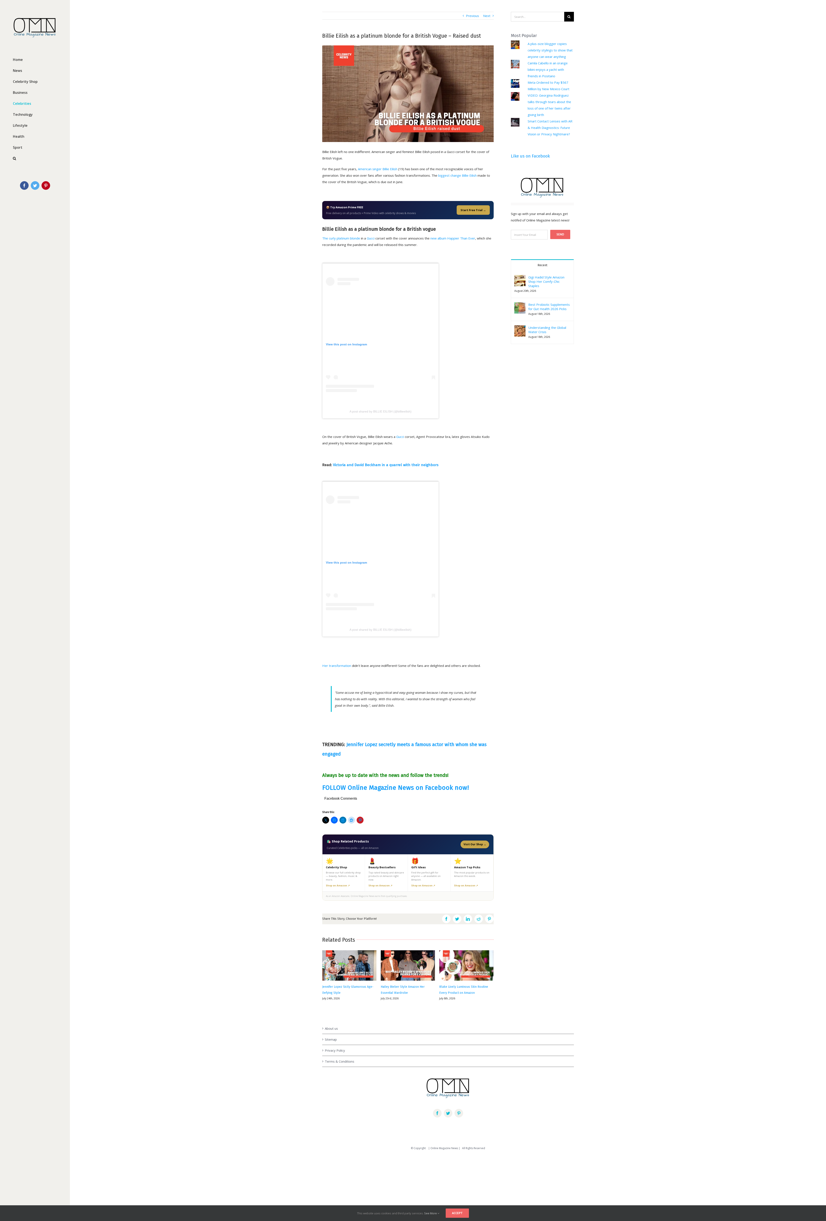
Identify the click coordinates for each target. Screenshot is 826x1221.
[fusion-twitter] (448, 1102)
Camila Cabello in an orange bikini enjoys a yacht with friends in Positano (548, 69)
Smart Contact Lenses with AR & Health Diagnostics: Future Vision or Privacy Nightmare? (550, 127)
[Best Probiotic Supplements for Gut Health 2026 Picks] (519, 305)
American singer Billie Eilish (377, 169)
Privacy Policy (335, 1039)
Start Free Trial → (473, 210)
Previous (472, 16)
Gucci (370, 238)
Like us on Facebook (530, 156)
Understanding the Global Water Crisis (547, 329)
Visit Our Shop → (475, 844)
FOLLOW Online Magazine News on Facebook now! (395, 787)
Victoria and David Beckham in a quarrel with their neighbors (385, 465)
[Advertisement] (129, 1175)
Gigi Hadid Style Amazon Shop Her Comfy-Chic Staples (546, 281)
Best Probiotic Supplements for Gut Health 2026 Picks (549, 306)
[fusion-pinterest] (459, 1102)
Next (486, 16)
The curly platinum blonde (341, 238)
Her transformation (336, 665)
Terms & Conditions (339, 1050)
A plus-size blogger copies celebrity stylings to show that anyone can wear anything (550, 50)
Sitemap (331, 1028)
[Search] (35, 158)
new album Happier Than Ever (452, 238)
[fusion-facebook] (437, 1102)
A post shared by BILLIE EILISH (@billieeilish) (380, 411)
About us (331, 1017)
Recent (542, 265)
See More (431, 1213)
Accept (457, 1213)
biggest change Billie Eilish (457, 175)
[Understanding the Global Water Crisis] (519, 328)
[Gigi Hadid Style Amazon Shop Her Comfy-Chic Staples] (519, 278)
